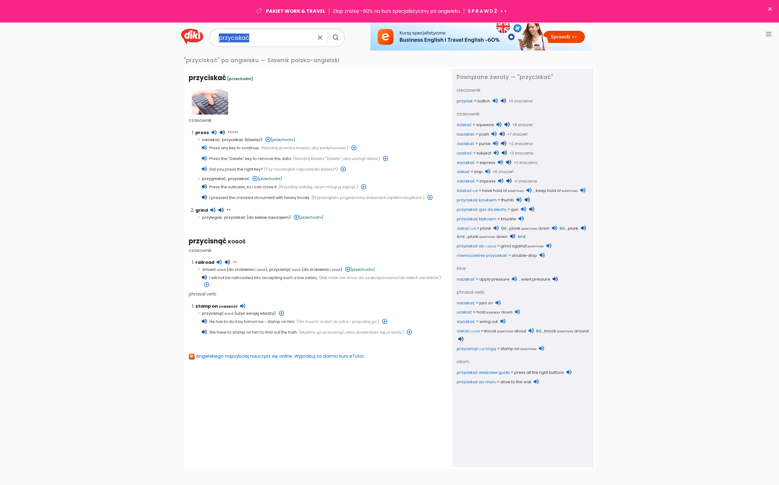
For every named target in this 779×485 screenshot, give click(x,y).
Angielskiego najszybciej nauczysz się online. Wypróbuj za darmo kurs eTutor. (280, 356)
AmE (461, 236)
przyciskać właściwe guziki (483, 372)
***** (233, 133)
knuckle (508, 219)
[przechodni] (240, 78)
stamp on (216, 306)
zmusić (214, 269)
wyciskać (466, 162)
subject (484, 153)
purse (485, 144)
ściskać (464, 125)
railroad (204, 262)
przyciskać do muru (476, 382)
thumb (507, 200)
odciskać (466, 181)
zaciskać (465, 144)
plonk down (529, 228)
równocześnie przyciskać (482, 255)
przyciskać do (476, 246)
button (483, 101)
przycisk (465, 101)
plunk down (488, 236)
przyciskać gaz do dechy (481, 209)
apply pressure (494, 279)
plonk (485, 228)
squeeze (485, 125)
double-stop (524, 255)
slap (478, 172)
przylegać (212, 217)
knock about (505, 331)
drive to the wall (515, 382)
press (202, 132)
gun (515, 209)
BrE (504, 228)
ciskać (463, 172)
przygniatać (214, 179)
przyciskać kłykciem (476, 219)
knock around (566, 331)
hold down (494, 312)
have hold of (503, 190)
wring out (489, 321)
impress (488, 181)
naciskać (211, 140)
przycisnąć (217, 241)
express (487, 162)
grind (201, 210)
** (228, 211)
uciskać (464, 153)
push (484, 134)
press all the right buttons (539, 372)
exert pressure (535, 279)
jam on (486, 303)
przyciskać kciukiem (477, 200)
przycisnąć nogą (476, 349)
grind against (522, 246)
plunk (573, 228)
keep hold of (557, 190)
